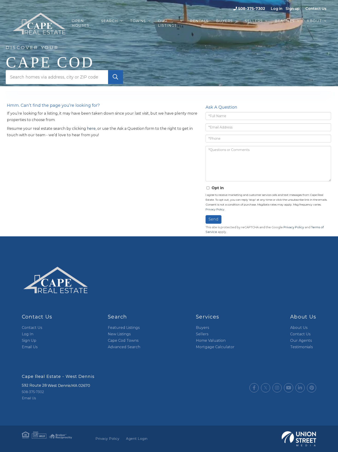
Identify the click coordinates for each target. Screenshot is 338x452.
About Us (298, 327)
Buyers (202, 327)
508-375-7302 (251, 8)
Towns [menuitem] (138, 21)
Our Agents (301, 340)
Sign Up (29, 340)
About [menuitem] (314, 21)
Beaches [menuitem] (285, 21)
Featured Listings (124, 327)
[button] (115, 77)
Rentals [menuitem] (199, 21)
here (91, 128)
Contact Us (316, 8)
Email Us (29, 347)
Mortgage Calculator (215, 347)
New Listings (119, 334)
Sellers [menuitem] (254, 21)
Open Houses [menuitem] (80, 23)
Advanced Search (124, 347)
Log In (27, 334)
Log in (276, 8)
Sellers (202, 334)
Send (213, 219)
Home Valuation (211, 340)
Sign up (293, 8)
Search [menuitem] (109, 21)
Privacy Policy (215, 209)
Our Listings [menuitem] (167, 23)
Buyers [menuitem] (224, 21)
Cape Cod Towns (123, 340)
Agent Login (137, 439)
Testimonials (301, 347)
